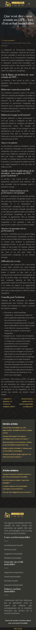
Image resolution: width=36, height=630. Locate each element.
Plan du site (18, 629)
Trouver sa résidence (9, 40)
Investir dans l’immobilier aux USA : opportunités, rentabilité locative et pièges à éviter (17, 430)
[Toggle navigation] (29, 3)
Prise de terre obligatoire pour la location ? (17, 492)
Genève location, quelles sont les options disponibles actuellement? (26, 403)
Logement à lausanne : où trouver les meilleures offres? (9, 403)
